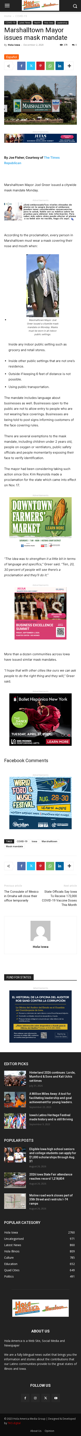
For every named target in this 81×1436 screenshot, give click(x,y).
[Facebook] (21, 66)
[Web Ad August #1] (40, 224)
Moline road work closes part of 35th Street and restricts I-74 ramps (51, 1199)
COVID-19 (21, 16)
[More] (69, 66)
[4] (40, 146)
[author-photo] (40, 941)
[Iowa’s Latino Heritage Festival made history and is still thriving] (15, 1121)
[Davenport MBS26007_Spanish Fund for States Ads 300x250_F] (40, 1042)
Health (37, 22)
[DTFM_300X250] (40, 553)
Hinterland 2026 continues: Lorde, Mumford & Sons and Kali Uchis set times (52, 1076)
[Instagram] (35, 1398)
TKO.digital (14, 1423)
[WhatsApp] (50, 66)
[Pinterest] (40, 66)
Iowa (34, 841)
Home (7, 16)
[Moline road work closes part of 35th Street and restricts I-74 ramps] (15, 1201)
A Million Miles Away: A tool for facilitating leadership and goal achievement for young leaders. (51, 1098)
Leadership (62, 22)
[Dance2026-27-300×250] (40, 749)
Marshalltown (49, 841)
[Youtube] (56, 1398)
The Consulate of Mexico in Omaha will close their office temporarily (21, 896)
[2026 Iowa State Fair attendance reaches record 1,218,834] (15, 1180)
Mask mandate (14, 846)
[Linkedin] (59, 66)
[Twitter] (31, 66)
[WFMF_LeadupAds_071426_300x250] (40, 832)
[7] (40, 643)
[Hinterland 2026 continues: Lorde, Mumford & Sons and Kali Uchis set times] (15, 1078)
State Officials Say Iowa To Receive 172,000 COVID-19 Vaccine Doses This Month (59, 898)
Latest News (24, 22)
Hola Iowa (48, 22)
